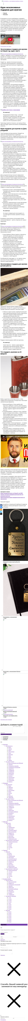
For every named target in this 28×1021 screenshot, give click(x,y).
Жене (9, 786)
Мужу (9, 747)
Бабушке (10, 796)
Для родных (11, 751)
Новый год (11, 833)
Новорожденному (13, 841)
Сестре (10, 793)
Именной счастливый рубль (10, 715)
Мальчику (5, 821)
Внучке (10, 854)
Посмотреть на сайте (6, 46)
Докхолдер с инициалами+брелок (11, 671)
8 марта (10, 809)
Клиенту (10, 781)
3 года (9, 900)
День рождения (12, 831)
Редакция (5, 738)
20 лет (9, 912)
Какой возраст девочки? (12, 869)
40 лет (9, 914)
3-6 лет (10, 844)
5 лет (9, 903)
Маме (9, 791)
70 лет (9, 919)
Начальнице (11, 816)
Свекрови (10, 797)
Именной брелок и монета (10, 707)
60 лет (9, 917)
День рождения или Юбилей (15, 763)
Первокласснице (12, 867)
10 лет (9, 904)
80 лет (9, 920)
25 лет (9, 906)
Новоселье (11, 773)
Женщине (5, 783)
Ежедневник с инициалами (10, 617)
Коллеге (10, 776)
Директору (11, 779)
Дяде (9, 756)
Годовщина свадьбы (13, 766)
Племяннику (11, 827)
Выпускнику (11, 837)
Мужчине (5, 744)
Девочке (5, 850)
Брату (9, 757)
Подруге (10, 789)
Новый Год (11, 769)
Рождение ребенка (13, 811)
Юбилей (8, 910)
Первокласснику (12, 839)
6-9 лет (10, 846)
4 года (9, 902)
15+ (9, 849)
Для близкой (9, 784)
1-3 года (10, 843)
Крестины (10, 836)
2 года (9, 899)
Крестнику (11, 829)
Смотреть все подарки (6, 719)
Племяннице (11, 856)
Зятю (9, 759)
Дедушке (10, 754)
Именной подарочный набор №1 (11, 562)
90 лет (9, 922)
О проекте (5, 736)
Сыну (9, 824)
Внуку (9, 826)
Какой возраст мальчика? (12, 840)
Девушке (10, 787)
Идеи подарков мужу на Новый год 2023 (12, 493)
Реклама (5, 739)
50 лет (9, 909)
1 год (9, 897)
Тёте (9, 794)
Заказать (3, 939)
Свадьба (10, 764)
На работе (11, 774)
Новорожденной (12, 870)
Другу (9, 750)
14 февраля (11, 770)
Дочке (9, 853)
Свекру (10, 760)
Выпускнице (11, 866)
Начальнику (11, 777)
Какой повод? (9, 880)
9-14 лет (10, 847)
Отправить (3, 1019)
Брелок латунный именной (10, 711)
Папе (9, 753)
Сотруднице (11, 819)
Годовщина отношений (14, 767)
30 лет (9, 907)
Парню (10, 749)
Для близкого (9, 746)
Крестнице (11, 857)
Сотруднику (11, 780)
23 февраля (11, 771)
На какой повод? (10, 761)
